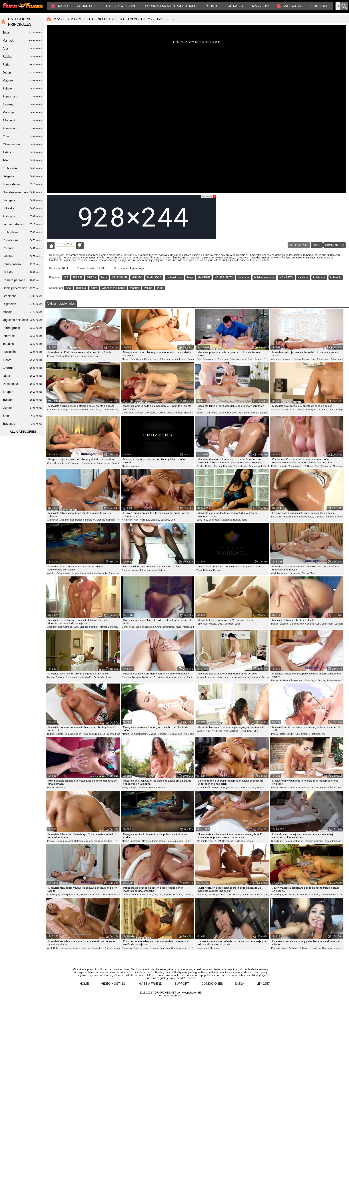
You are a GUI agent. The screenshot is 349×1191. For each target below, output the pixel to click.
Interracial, (95, 409)
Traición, (218, 466)
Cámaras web (22, 144)
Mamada (135, 466)
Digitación (22, 304)
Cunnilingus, (87, 356)
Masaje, (51, 356)
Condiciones (212, 983)
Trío (266, 359)
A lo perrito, (322, 409)
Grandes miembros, (79, 409)
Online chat (87, 6)
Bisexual (81, 287)
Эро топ (190, 978)
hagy (190, 277)
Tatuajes (22, 344)
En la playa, (63, 409)
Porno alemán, (251, 412)
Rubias (193, 734)
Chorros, (139, 412)
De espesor (22, 384)
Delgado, (79, 520)
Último (211, 6)
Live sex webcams (121, 6)
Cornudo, (52, 409)
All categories (23, 431)
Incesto (22, 272)
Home (84, 983)
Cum (94, 287)
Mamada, (178, 412)
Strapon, (264, 412)
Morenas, (188, 412)
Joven (109, 677)
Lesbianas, (287, 359)
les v (104, 277)
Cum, (199, 359)
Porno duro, (223, 359)
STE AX (91, 277)
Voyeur (22, 407)
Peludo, (114, 627)
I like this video (51, 245)
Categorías (292, 6)
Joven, (169, 412)
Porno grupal (22, 328)
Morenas (22, 112)
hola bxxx (243, 277)
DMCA (239, 983)
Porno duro (22, 128)
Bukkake (22, 208)
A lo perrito (22, 120)
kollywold (335, 277)
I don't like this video (80, 245)
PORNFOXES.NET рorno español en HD (177, 992)
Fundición (22, 352)
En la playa (22, 232)
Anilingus (22, 216)
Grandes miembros (113, 287)
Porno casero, (209, 359)
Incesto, (183, 359)
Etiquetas (319, 6)
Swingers (162, 570)
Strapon (22, 391)
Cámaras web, (72, 356)
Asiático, (60, 356)
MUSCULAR (119, 277)
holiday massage (264, 277)
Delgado (22, 176)
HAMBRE (204, 277)
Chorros (22, 368)
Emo (96, 356)
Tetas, (240, 412)
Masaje (216, 570)
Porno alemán (22, 184)
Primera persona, (238, 359)
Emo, (220, 624)
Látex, (227, 677)
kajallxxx (303, 277)
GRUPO (137, 277)
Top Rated (234, 6)
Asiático (22, 152)
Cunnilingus (22, 240)
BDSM (22, 360)
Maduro (134, 287)
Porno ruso (193, 359)
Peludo (148, 287)
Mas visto (260, 6)
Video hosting (113, 983)
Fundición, (90, 520)
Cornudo (22, 248)
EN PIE (77, 277)
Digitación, (87, 677)
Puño (160, 287)
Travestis (22, 423)
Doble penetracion (22, 288)
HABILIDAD (154, 277)
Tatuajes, (259, 359)
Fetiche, (161, 412)
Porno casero (22, 264)
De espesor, (151, 412)
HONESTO (286, 277)
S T (66, 277)
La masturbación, (110, 409)
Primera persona (22, 280)
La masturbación (22, 224)
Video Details (298, 245)
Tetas (244, 520)
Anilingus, (276, 359)
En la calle (22, 168)
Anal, (313, 359)
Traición (22, 399)
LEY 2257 (263, 983)
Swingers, (306, 734)
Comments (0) (334, 245)
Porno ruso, (254, 466)
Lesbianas (22, 296)
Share (316, 245)
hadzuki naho (174, 277)
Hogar (62, 6)
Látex (237, 624)
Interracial (22, 336)
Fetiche (22, 256)
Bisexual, (69, 520)
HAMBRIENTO (224, 277)
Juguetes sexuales (22, 320)
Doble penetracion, (168, 359)
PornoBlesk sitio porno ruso (170, 6)
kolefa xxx (319, 277)
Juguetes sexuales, (93, 841)
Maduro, (247, 677)
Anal (68, 287)
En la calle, (276, 516)
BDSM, (290, 734)
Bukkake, (309, 466)
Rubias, (297, 359)
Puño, (251, 359)
